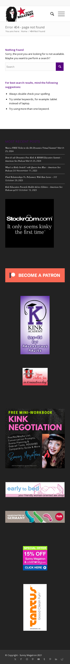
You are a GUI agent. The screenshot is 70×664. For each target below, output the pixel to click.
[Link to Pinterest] (33, 659)
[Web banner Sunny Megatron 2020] (29, 14)
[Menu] (59, 14)
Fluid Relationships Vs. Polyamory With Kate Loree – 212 (31, 176)
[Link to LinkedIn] (56, 659)
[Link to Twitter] (15, 659)
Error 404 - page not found (25, 27)
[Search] (50, 14)
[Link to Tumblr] (44, 659)
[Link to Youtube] (38, 659)
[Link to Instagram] (27, 659)
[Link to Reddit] (62, 659)
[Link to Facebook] (21, 659)
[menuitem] (50, 14)
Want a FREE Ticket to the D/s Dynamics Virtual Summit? (31, 147)
